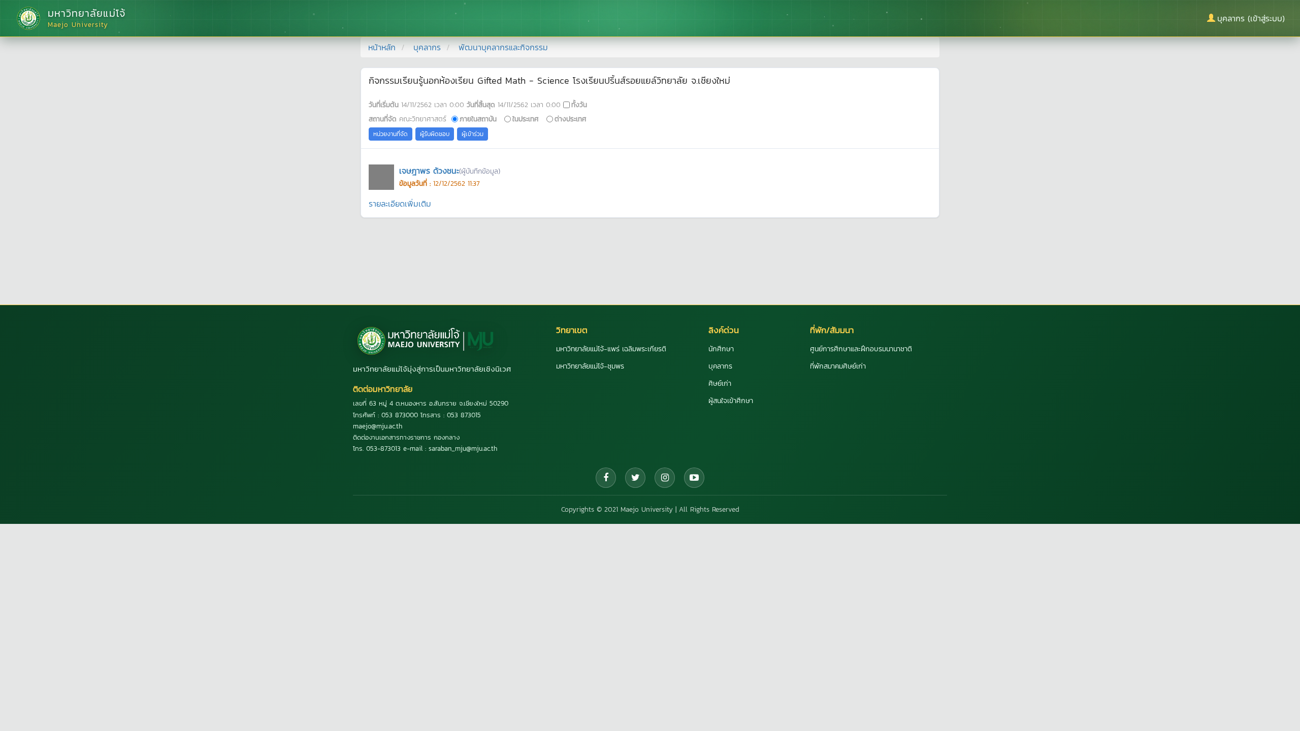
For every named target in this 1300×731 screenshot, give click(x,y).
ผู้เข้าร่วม (472, 134)
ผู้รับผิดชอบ (434, 134)
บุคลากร (427, 47)
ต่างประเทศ (571, 119)
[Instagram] (665, 478)
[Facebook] (606, 478)
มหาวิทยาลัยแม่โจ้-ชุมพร (590, 366)
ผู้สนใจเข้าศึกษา (730, 400)
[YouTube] (694, 478)
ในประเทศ (525, 119)
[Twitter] (635, 478)
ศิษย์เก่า (719, 383)
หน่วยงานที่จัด (390, 134)
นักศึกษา (721, 349)
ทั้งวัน (579, 104)
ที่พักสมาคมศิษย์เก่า (838, 366)
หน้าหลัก (382, 47)
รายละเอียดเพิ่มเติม (400, 203)
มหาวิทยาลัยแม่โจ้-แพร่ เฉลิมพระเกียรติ (611, 349)
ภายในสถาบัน (478, 119)
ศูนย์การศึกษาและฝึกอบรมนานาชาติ (861, 349)
